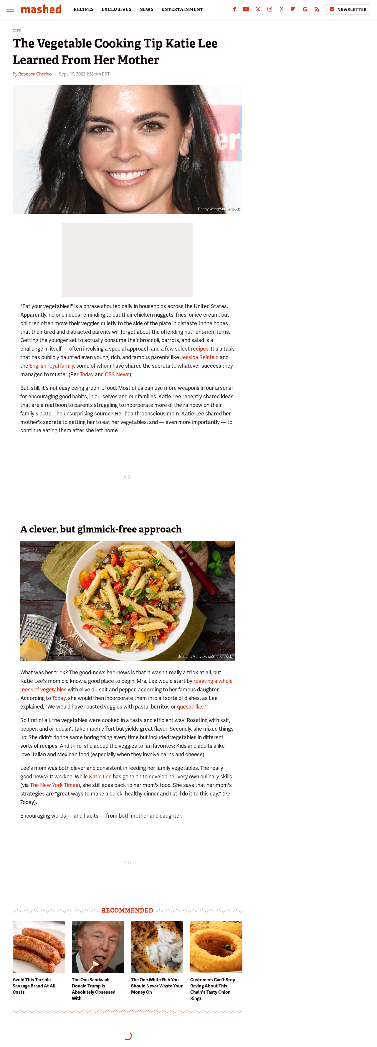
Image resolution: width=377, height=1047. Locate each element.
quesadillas (190, 706)
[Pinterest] (281, 10)
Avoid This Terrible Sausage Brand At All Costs (34, 986)
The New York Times (54, 785)
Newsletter (352, 9)
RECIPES (84, 9)
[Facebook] (234, 10)
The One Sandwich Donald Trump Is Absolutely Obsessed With (93, 989)
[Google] (305, 10)
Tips (17, 30)
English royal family (51, 365)
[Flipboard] (293, 10)
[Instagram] (269, 10)
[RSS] (316, 10)
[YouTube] (246, 10)
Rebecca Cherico (35, 74)
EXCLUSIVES (117, 9)
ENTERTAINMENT (182, 9)
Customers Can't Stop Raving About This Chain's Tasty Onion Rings (212, 989)
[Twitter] (258, 10)
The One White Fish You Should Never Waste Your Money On (157, 986)
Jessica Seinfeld (199, 357)
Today (87, 374)
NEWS (146, 9)
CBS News (117, 374)
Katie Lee (100, 776)
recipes (200, 348)
